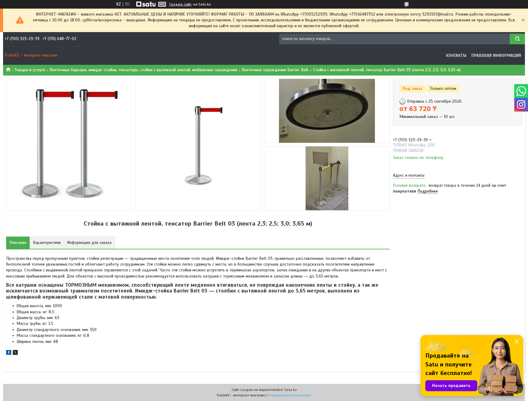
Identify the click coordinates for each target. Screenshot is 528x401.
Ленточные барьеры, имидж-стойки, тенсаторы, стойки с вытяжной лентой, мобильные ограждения (143, 69)
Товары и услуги (30, 69)
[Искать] (517, 39)
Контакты (456, 55)
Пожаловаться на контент (289, 395)
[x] (15, 353)
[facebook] (8, 353)
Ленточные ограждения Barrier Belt (275, 69)
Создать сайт (180, 4)
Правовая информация (496, 55)
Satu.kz (290, 390)
